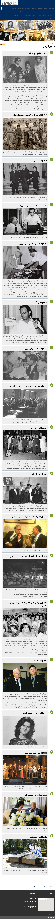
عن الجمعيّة (31, 900)
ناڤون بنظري (32, 886)
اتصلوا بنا (32, 908)
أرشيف (32, 904)
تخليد (33, 903)
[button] (1, 8)
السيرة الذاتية (45, 886)
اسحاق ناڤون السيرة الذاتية (28, 901)
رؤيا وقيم (38, 886)
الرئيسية (32, 898)
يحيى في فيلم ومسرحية (29, 906)
